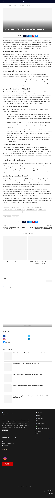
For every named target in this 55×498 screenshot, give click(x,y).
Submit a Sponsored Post (43, 428)
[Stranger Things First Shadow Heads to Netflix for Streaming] (8, 388)
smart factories (40, 214)
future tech (6, 211)
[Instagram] (5, 458)
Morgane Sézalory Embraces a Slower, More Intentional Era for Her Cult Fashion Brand (30, 396)
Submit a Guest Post (42, 426)
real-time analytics (21, 214)
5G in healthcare (14, 207)
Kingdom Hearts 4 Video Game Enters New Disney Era (26, 363)
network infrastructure (9, 214)
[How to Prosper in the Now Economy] (15, 248)
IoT (31, 211)
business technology (8, 209)
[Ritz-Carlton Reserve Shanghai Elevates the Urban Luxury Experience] (8, 356)
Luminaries (40, 418)
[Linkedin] (9, 458)
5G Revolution (30, 207)
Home (4, 5)
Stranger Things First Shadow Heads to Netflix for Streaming (28, 385)
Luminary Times (24, 487)
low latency (36, 211)
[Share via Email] (36, 36)
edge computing (42, 209)
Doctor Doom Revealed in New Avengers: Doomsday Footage (27, 374)
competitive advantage (20, 209)
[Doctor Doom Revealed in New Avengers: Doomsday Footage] (8, 378)
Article (9, 5)
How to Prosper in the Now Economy (15, 261)
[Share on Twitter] (30, 36)
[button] (5, 252)
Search (4, 278)
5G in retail (22, 207)
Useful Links (5, 437)
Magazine (39, 415)
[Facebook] (5, 454)
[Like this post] (24, 36)
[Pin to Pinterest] (33, 36)
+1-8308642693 (7, 445)
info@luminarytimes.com (8, 443)
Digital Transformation (32, 209)
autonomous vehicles (39, 207)
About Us (39, 431)
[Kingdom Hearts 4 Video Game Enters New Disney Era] (8, 367)
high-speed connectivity (16, 211)
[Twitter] (9, 454)
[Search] (51, 1)
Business (39, 420)
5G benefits (6, 207)
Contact (39, 434)
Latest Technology (41, 423)
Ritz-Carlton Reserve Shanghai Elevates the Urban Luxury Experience (30, 352)
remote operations (31, 214)
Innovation (26, 211)
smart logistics (7, 216)
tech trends (15, 216)
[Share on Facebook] (27, 36)
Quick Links (39, 412)
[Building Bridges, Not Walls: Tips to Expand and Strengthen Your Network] (40, 248)
